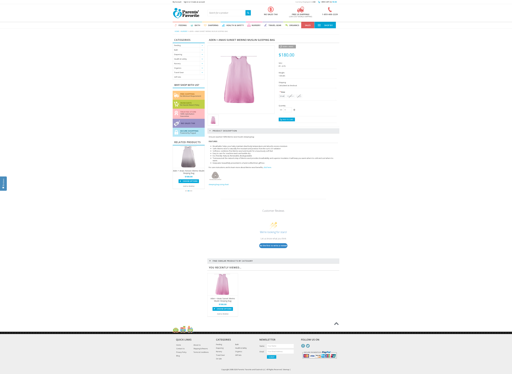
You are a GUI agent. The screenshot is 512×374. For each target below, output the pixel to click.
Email (262, 351)
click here (267, 167)
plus (294, 110)
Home (177, 31)
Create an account (198, 2)
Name (262, 346)
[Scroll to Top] (336, 323)
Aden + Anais (288, 46)
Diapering (213, 25)
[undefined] (239, 104)
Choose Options (190, 181)
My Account (177, 2)
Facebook (303, 346)
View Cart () (329, 2)
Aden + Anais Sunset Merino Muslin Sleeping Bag (223, 299)
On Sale (219, 359)
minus (281, 110)
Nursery (256, 25)
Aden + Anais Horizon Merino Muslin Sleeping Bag (188, 171)
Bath (197, 25)
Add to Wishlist (188, 186)
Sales (308, 25)
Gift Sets (177, 77)
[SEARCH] (248, 12)
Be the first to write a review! (273, 245)
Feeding (183, 25)
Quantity (282, 105)
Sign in (186, 2)
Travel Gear (274, 25)
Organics (294, 25)
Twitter (308, 346)
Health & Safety (235, 25)
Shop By (328, 25)
